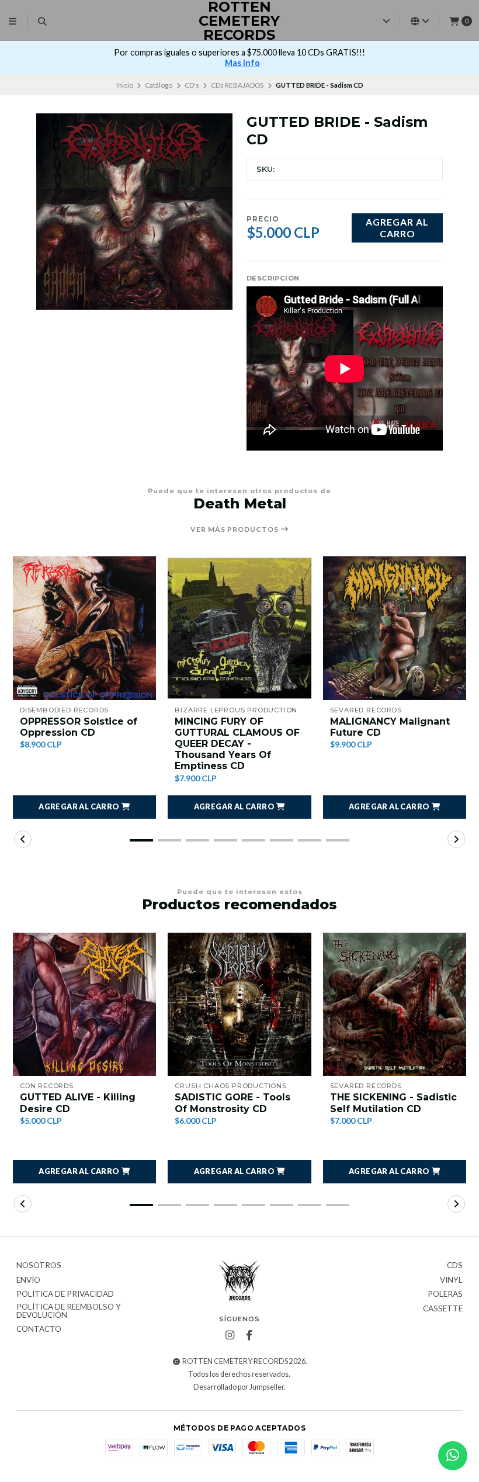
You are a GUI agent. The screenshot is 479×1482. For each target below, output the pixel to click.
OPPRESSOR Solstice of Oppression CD (78, 727)
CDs (455, 1266)
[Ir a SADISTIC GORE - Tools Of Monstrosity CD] (239, 1004)
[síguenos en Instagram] (229, 1335)
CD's (192, 85)
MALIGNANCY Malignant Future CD (390, 727)
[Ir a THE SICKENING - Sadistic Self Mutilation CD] (394, 1004)
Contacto (38, 1329)
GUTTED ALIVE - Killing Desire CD (78, 1103)
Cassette (443, 1309)
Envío (28, 1280)
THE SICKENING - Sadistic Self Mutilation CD (393, 1103)
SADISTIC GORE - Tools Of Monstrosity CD (232, 1103)
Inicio (124, 85)
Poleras (445, 1294)
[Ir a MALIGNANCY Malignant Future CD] (394, 628)
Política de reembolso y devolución (68, 1311)
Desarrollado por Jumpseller (238, 1387)
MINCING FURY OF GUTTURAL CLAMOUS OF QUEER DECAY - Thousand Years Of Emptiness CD (237, 744)
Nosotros (38, 1266)
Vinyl (451, 1280)
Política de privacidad (65, 1294)
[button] (84, 807)
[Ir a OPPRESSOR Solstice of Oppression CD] (84, 628)
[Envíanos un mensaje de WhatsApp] (452, 1455)
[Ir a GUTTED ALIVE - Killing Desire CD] (84, 1004)
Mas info (242, 63)
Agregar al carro (397, 227)
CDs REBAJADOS (237, 85)
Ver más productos (235, 529)
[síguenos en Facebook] (248, 1335)
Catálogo (158, 85)
